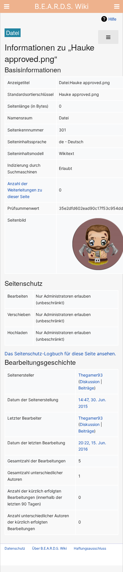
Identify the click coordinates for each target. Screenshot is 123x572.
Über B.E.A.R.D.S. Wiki (49, 548)
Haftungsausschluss (90, 548)
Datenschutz (15, 548)
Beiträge (86, 387)
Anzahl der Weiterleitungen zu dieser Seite (24, 190)
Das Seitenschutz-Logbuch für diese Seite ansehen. (60, 353)
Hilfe (112, 19)
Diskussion (90, 381)
